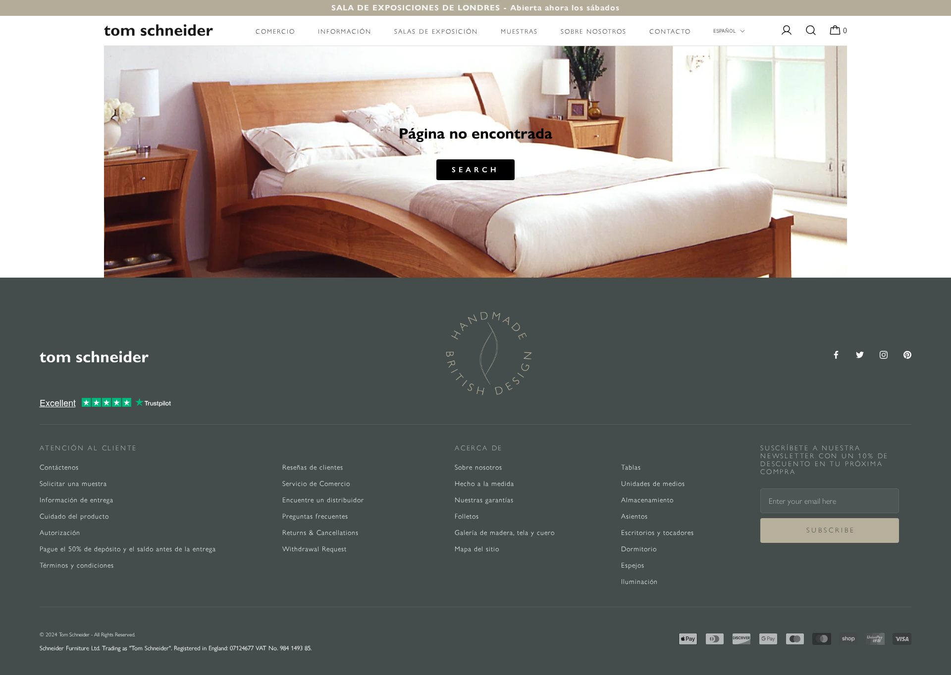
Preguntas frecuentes (315, 516)
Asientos (634, 516)
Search (475, 169)
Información (344, 31)
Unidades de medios (653, 484)
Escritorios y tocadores (657, 533)
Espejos (632, 565)
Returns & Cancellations (320, 533)
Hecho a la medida (484, 484)
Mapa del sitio (477, 549)
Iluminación (639, 582)
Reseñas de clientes (312, 467)
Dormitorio (639, 549)
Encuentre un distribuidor (323, 500)
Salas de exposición (436, 31)
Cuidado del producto (74, 516)
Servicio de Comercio (316, 484)
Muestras (519, 31)
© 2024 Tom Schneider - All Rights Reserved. (87, 634)
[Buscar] (811, 30)
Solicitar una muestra (73, 484)
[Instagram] (884, 353)
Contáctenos (59, 467)
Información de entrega (76, 500)
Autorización (60, 533)
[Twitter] (860, 353)
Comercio (275, 31)
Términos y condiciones (77, 565)
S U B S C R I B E (829, 530)
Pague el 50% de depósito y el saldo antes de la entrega (128, 549)
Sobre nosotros (594, 31)
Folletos (467, 516)
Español (724, 31)
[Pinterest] (907, 353)
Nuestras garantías (484, 500)
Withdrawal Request (314, 549)
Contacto (670, 31)
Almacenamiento (647, 500)
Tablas (631, 467)
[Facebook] (836, 353)
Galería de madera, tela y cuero (505, 533)
